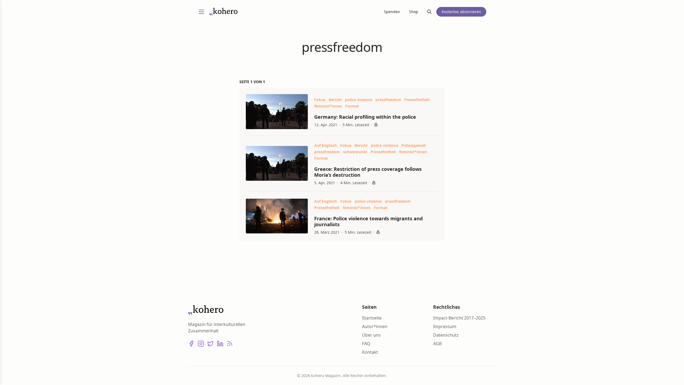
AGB (437, 343)
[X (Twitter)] (210, 343)
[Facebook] (191, 343)
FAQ (366, 343)
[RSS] (230, 343)
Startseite (372, 318)
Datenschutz (446, 335)
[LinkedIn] (220, 343)
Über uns (371, 335)
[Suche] (429, 12)
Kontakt (370, 352)
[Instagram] (201, 343)
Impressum (444, 326)
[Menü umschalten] (201, 12)
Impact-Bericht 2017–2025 (459, 318)
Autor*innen (374, 326)
